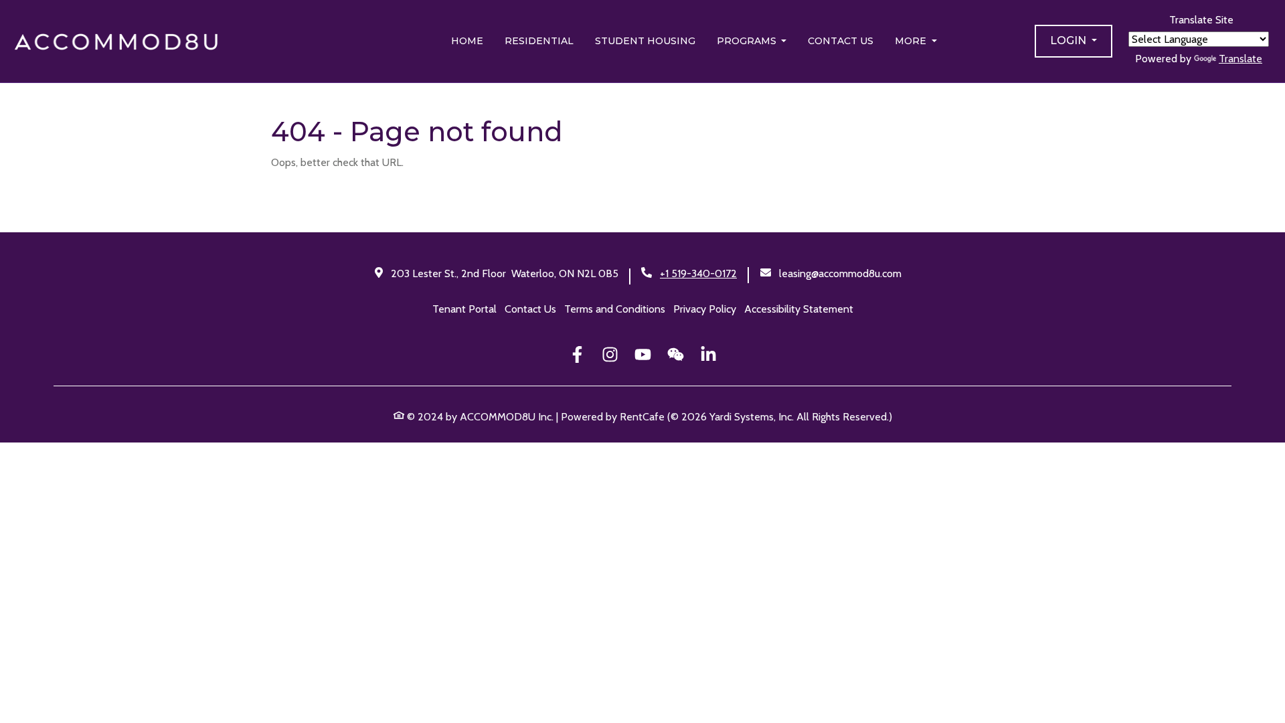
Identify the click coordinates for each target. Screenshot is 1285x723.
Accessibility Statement (798, 309)
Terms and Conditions (614, 309)
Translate (1240, 58)
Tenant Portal (464, 309)
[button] (1073, 41)
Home (467, 41)
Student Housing (645, 41)
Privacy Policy (704, 309)
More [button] (912, 41)
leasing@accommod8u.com (840, 273)
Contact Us (840, 41)
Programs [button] (748, 41)
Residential (539, 41)
